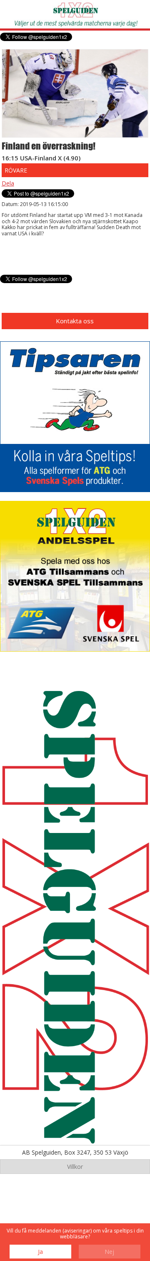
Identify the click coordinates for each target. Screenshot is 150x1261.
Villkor (75, 1167)
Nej (109, 1252)
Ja (40, 1252)
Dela (8, 183)
